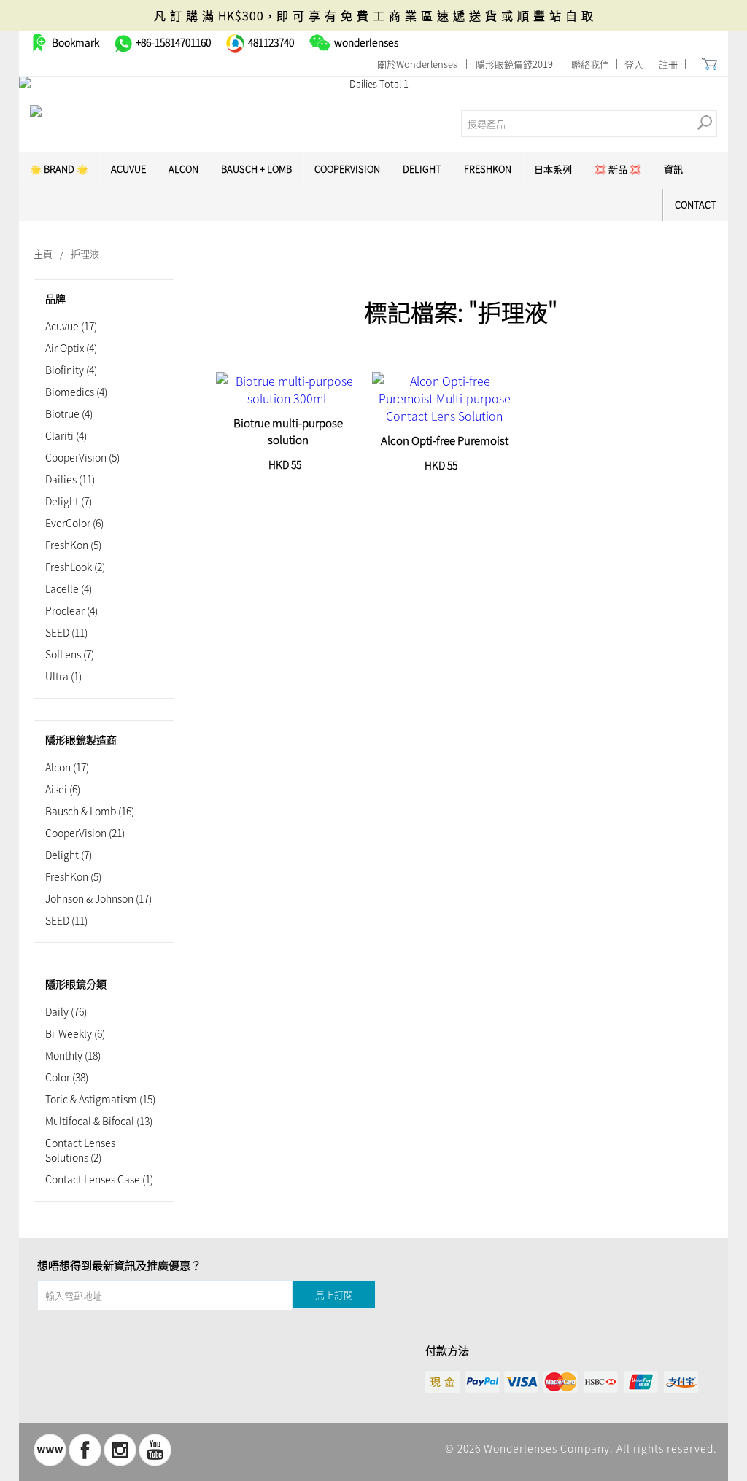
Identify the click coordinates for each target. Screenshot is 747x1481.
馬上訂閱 (334, 1295)
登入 (633, 64)
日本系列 (553, 169)
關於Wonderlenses (417, 64)
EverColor (74, 523)
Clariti (66, 435)
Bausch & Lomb (89, 811)
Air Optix (71, 348)
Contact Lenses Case (99, 1179)
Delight (422, 169)
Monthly (73, 1055)
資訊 (673, 169)
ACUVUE (128, 169)
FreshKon (487, 169)
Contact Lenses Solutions (80, 1150)
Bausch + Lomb (256, 169)
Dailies (70, 479)
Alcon (183, 169)
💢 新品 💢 (618, 169)
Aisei (62, 789)
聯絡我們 (590, 64)
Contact (695, 204)
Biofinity (71, 369)
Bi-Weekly (75, 1033)
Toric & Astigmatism (100, 1099)
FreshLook (75, 566)
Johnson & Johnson (98, 898)
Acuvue (71, 326)
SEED (66, 632)
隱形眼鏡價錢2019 (514, 64)
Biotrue (69, 413)
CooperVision (347, 169)
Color (66, 1077)
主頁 (43, 253)
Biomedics (76, 391)
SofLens (69, 654)
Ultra (63, 676)
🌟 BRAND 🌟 (59, 169)
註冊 (668, 64)
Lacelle (68, 588)
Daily (66, 1011)
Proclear (71, 610)
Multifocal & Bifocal (98, 1120)
